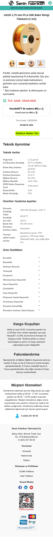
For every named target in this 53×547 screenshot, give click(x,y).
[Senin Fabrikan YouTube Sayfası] (32, 488)
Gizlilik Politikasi (26, 471)
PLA (10, 100)
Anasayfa (26, 451)
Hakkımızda (26, 455)
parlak (17, 100)
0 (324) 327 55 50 (29, 416)
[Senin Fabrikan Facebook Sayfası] (20, 488)
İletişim (26, 460)
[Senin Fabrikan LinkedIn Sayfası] (26, 488)
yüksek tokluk (29, 100)
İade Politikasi (26, 476)
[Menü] (50, 3)
